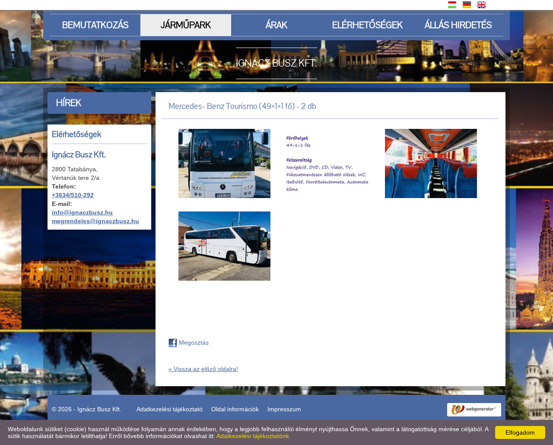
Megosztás (193, 342)
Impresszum (284, 409)
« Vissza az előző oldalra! (203, 368)
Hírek (68, 103)
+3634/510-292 (73, 195)
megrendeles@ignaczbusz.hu (95, 221)
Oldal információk (235, 409)
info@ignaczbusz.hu (82, 212)
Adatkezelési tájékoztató (170, 409)
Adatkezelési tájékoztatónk (252, 435)
